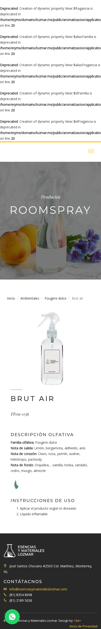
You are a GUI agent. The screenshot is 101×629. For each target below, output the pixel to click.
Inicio (11, 298)
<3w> (77, 620)
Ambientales (29, 298)
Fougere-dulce (55, 298)
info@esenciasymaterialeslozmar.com (38, 589)
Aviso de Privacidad (83, 626)
